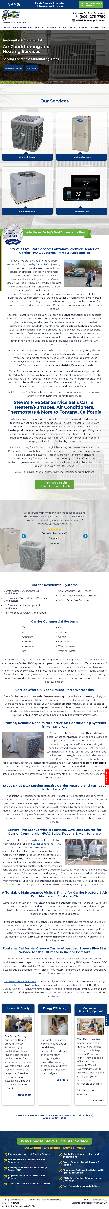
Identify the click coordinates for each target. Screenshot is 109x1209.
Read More (61, 1080)
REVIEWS (83, 27)
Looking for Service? (54, 484)
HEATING (39, 27)
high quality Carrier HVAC (36, 264)
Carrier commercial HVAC (47, 843)
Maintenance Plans (50, 1200)
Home (5, 1200)
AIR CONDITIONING (23, 27)
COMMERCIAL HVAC (57, 27)
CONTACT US (98, 27)
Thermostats (34, 1200)
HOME (7, 27)
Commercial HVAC (18, 1200)
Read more (25, 1094)
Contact (5, 1203)
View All (54, 554)
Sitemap (15, 1203)
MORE (73, 27)
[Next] (85, 536)
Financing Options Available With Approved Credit (83, 1171)
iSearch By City (100, 1203)
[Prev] (24, 536)
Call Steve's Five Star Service (20, 981)
